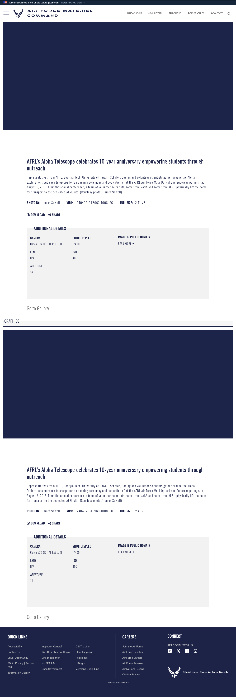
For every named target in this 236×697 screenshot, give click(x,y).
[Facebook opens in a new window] (187, 650)
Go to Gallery (38, 308)
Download (37, 214)
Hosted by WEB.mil (118, 682)
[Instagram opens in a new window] (195, 650)
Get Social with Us (180, 645)
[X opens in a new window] (178, 650)
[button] (73, 2)
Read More (125, 244)
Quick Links (17, 637)
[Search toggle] (230, 13)
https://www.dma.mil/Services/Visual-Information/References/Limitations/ (158, 270)
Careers (129, 637)
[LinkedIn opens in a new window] (170, 650)
